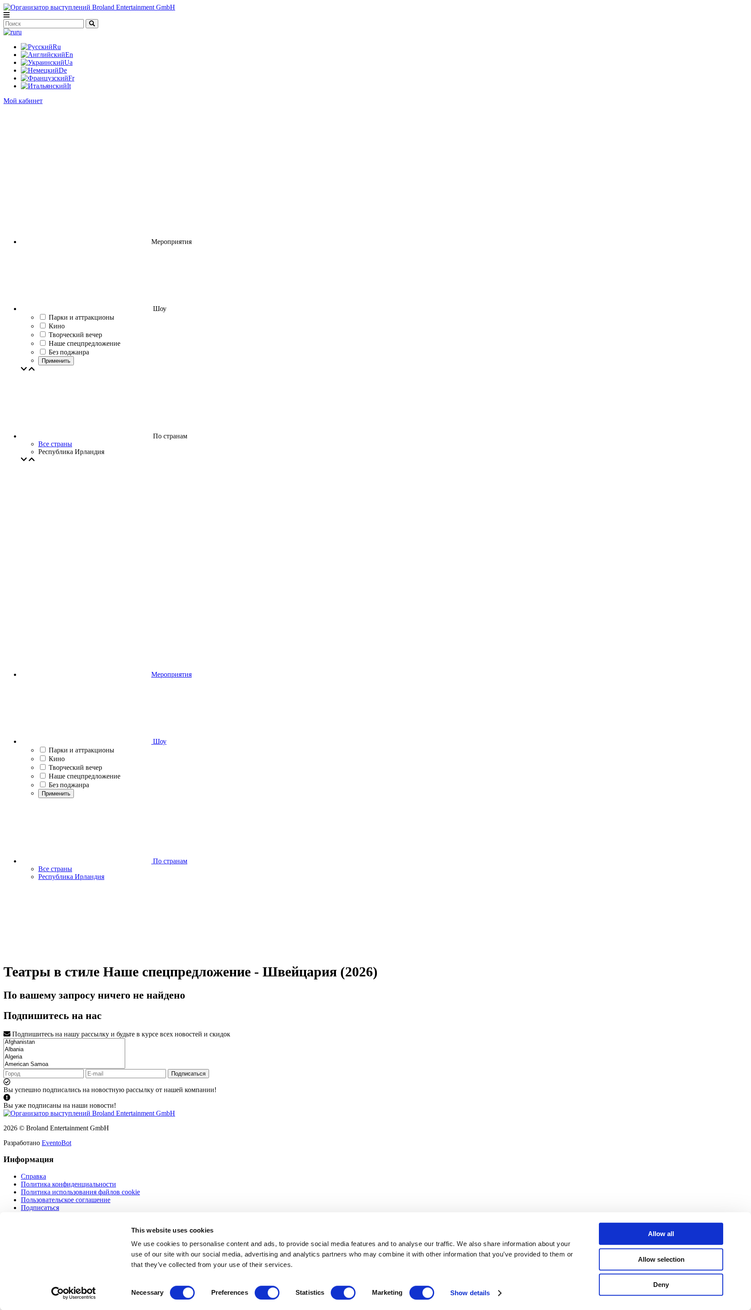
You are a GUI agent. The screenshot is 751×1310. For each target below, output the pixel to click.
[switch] (267, 1293)
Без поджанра (69, 785)
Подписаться (188, 1073)
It (69, 86)
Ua (68, 62)
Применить (56, 361)
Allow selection (661, 1259)
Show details (470, 1293)
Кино (57, 758)
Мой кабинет (23, 100)
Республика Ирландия (71, 876)
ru (19, 32)
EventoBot (56, 1142)
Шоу (158, 741)
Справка (33, 1176)
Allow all (661, 1233)
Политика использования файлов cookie (80, 1192)
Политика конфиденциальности (68, 1184)
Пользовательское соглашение (65, 1199)
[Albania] (64, 1049)
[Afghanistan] (64, 1042)
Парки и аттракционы (81, 750)
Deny (661, 1284)
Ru (57, 46)
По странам (169, 861)
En (69, 54)
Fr (71, 78)
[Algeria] (64, 1057)
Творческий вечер (75, 767)
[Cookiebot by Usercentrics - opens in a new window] (74, 1293)
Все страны (55, 444)
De (63, 70)
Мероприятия (171, 674)
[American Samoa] (64, 1064)
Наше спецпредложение (84, 776)
